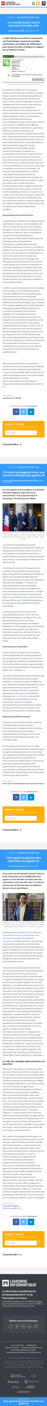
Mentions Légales (12, 1348)
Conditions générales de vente (23, 1350)
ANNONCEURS (31, 1345)
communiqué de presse (19, 597)
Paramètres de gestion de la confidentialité (23, 1352)
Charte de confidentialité (32, 1348)
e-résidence (22, 696)
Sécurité (11, 17)
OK (40, 433)
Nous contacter (17, 1345)
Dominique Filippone (11, 1206)
